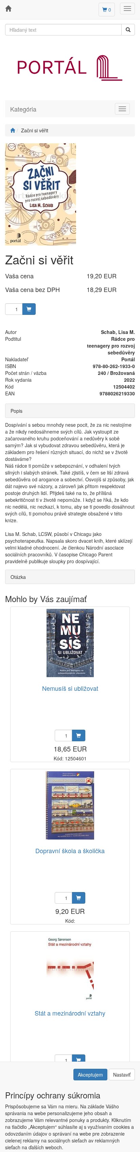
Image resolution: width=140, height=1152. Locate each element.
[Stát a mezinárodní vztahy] (70, 968)
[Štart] (12, 130)
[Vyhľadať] (128, 29)
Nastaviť (121, 1074)
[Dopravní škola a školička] (70, 805)
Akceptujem (90, 1074)
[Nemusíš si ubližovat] (70, 643)
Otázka (18, 576)
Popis (16, 410)
